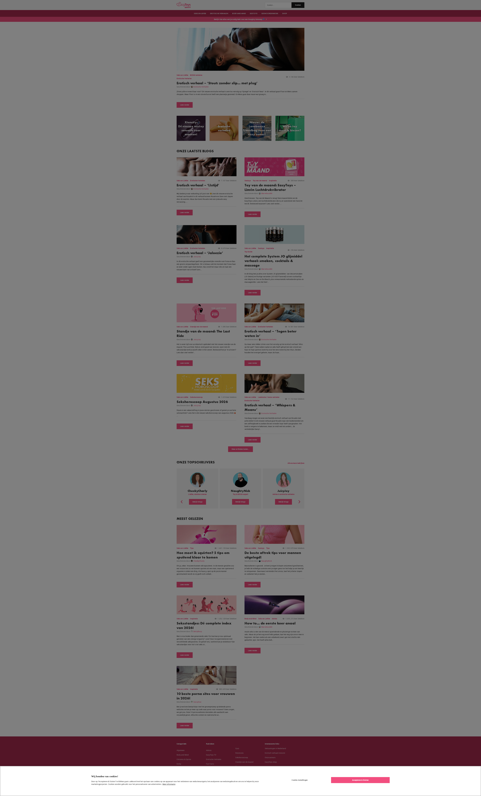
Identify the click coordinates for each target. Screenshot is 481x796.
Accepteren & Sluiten (360, 780)
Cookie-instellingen (300, 780)
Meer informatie (168, 784)
